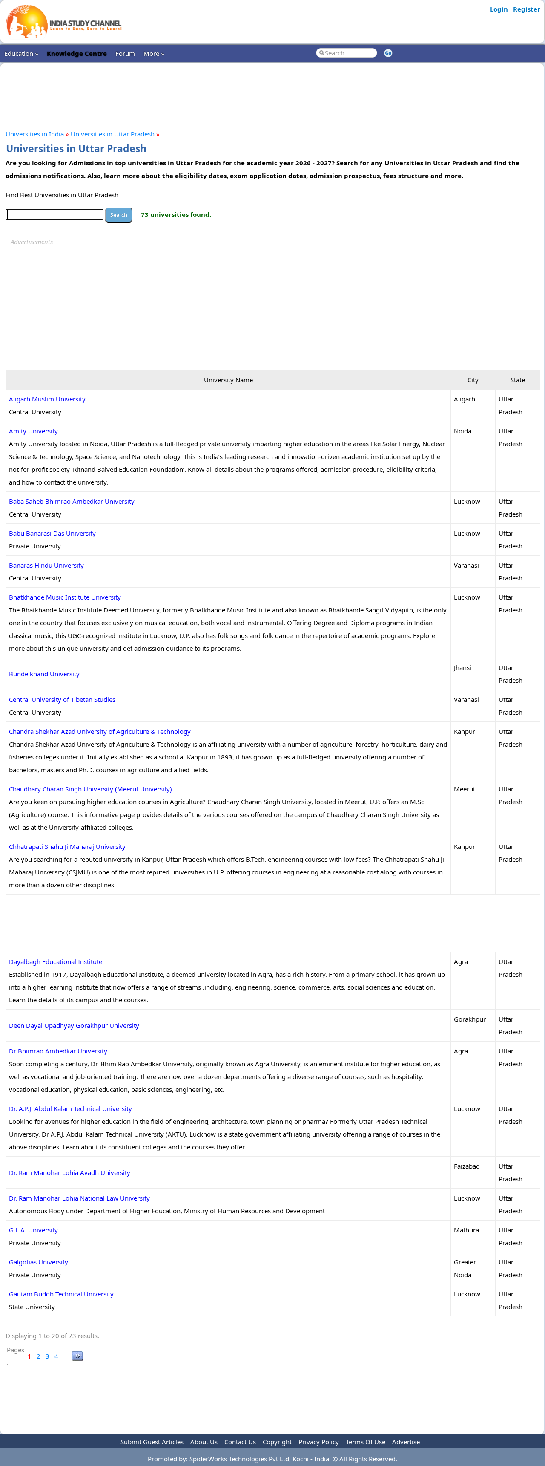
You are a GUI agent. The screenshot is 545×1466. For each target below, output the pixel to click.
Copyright (277, 1441)
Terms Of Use (365, 1441)
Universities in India (35, 134)
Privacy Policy (318, 1441)
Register (526, 9)
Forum (125, 53)
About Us (204, 1441)
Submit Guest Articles (152, 1441)
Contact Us (240, 1441)
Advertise (406, 1441)
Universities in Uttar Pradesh (113, 134)
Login (499, 9)
